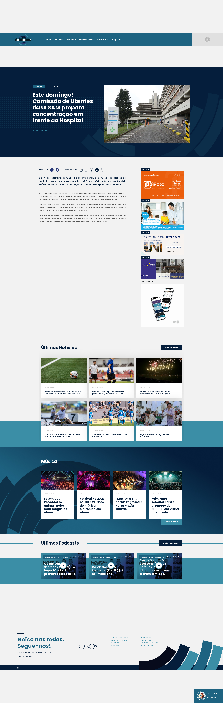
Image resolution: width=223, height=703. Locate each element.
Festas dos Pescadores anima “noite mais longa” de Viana (55, 505)
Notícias (59, 39)
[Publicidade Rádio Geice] (207, 39)
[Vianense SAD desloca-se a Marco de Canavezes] (111, 413)
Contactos (102, 39)
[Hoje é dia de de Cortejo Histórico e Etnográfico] (159, 413)
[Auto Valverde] (162, 244)
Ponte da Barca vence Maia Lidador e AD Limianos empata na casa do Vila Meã (63, 393)
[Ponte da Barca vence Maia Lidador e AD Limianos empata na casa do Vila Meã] (64, 370)
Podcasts (71, 39)
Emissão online (86, 39)
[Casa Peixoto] (162, 185)
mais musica (171, 521)
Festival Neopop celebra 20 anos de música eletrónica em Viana (92, 505)
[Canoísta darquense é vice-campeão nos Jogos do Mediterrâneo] (64, 413)
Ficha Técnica (147, 637)
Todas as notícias (120, 637)
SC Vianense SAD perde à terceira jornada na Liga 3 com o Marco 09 (108, 393)
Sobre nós (116, 643)
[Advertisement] (111, 16)
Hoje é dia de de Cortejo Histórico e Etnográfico (156, 435)
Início (48, 39)
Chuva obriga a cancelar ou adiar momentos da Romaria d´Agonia (155, 393)
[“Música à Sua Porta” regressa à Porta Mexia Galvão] (129, 480)
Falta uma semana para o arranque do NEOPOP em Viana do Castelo (165, 505)
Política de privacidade (151, 643)
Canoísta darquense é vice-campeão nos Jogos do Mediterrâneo (62, 435)
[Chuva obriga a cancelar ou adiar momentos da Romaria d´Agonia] (159, 370)
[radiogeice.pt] (23, 39)
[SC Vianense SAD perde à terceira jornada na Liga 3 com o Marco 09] (111, 370)
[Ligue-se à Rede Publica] (162, 216)
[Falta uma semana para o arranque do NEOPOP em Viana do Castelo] (165, 480)
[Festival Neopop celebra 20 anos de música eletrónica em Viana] (93, 480)
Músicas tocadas (119, 640)
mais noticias (171, 347)
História (115, 645)
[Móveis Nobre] (162, 269)
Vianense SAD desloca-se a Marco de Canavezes (109, 435)
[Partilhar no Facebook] (52, 170)
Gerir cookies (147, 645)
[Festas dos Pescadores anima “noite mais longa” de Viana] (57, 480)
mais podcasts (170, 543)
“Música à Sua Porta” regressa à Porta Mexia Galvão (129, 504)
